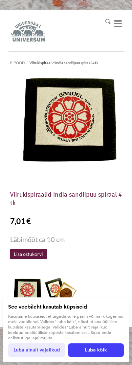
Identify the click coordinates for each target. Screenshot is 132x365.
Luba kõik (96, 350)
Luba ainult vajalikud (37, 350)
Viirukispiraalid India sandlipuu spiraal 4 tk (63, 62)
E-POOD (17, 62)
